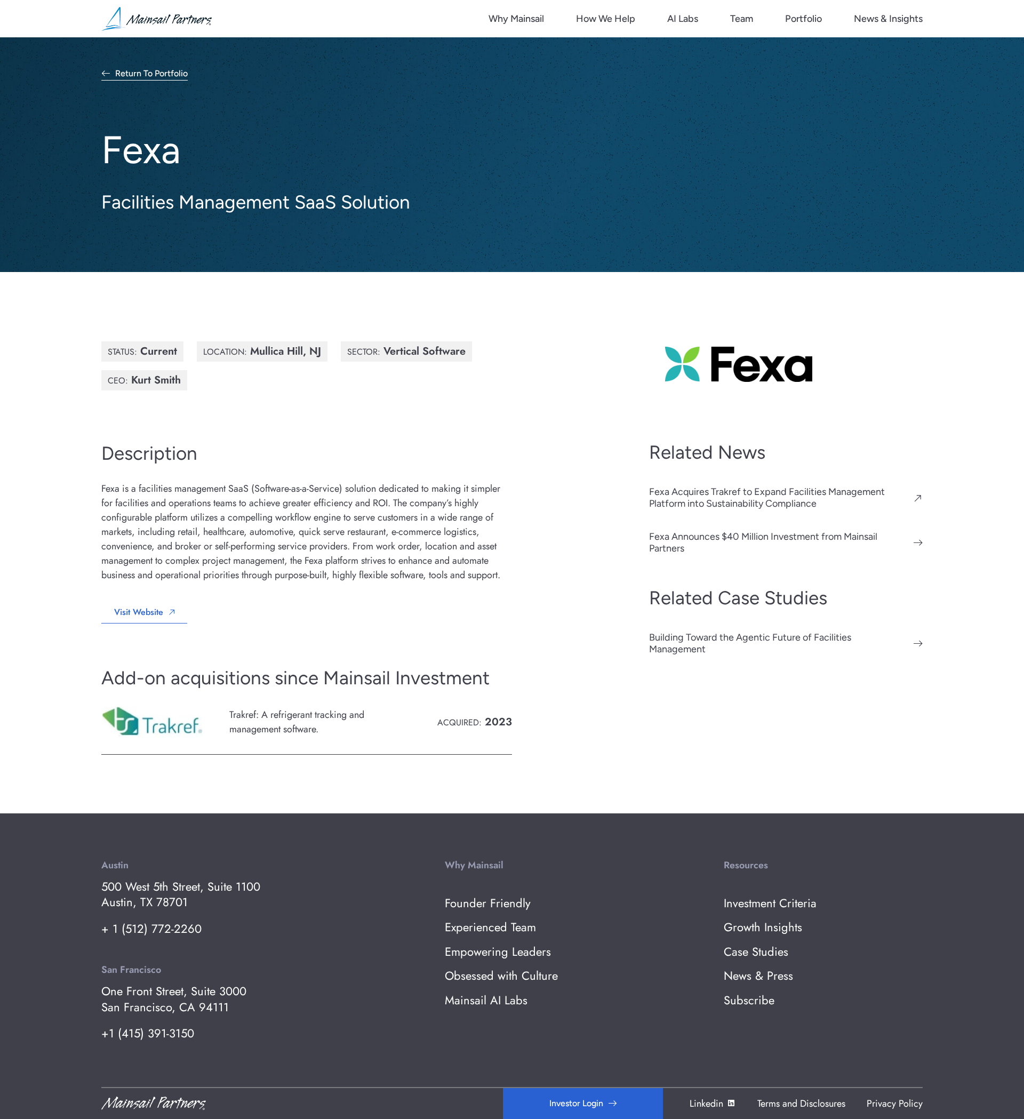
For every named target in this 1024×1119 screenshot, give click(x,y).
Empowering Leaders (498, 952)
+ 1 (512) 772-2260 (151, 929)
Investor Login (576, 1103)
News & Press (758, 976)
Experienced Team (490, 927)
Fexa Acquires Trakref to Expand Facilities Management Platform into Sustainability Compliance (767, 497)
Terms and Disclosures (801, 1103)
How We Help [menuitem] (605, 19)
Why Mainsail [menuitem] (516, 19)
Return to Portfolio (151, 73)
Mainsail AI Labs (486, 1000)
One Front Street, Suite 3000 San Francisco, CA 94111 (173, 999)
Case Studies (756, 952)
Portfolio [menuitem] (803, 19)
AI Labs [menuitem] (682, 19)
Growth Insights (763, 927)
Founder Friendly (488, 903)
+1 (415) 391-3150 (147, 1033)
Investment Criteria (770, 903)
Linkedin (706, 1103)
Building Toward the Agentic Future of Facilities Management (750, 643)
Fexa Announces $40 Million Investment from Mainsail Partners (763, 542)
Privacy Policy (895, 1103)
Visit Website (138, 612)
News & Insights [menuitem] (888, 19)
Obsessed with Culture (501, 976)
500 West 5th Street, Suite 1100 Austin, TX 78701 (180, 894)
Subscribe (749, 1000)
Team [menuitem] (741, 19)
